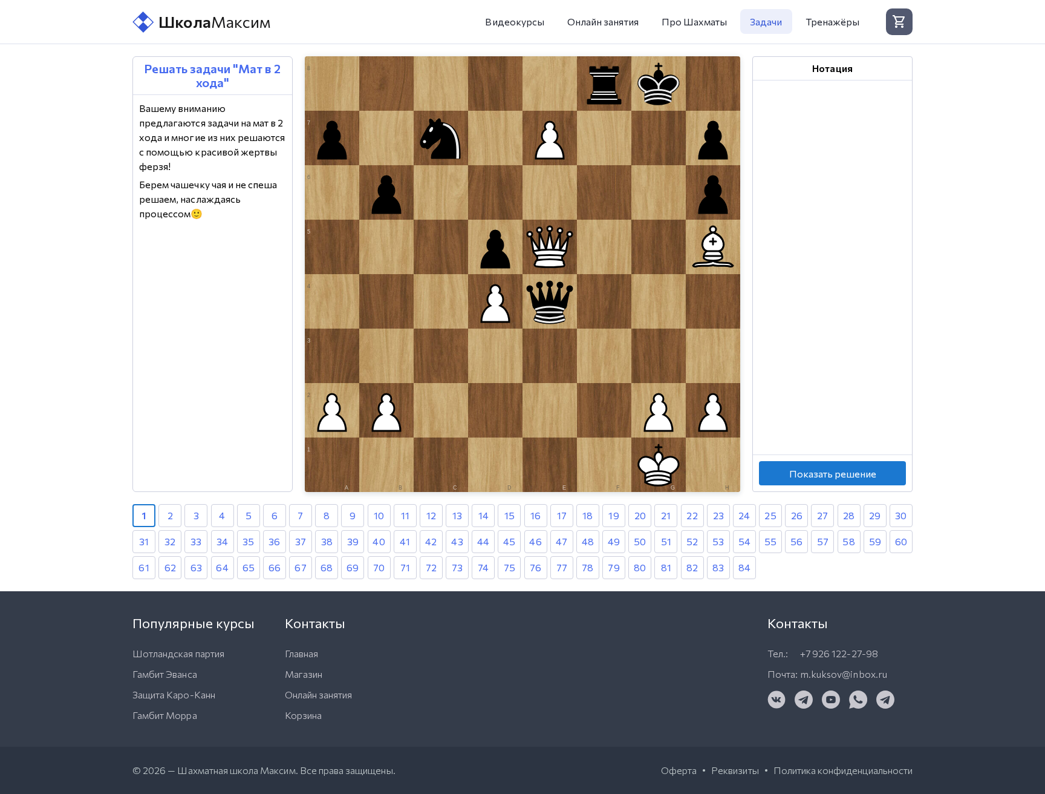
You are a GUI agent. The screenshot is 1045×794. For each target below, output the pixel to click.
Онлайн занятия (603, 21)
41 (405, 541)
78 (587, 567)
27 (822, 515)
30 (901, 515)
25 (770, 515)
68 (327, 567)
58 (848, 541)
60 (901, 541)
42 (431, 541)
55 (770, 541)
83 (718, 567)
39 (353, 541)
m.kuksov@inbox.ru (843, 674)
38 (327, 541)
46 (535, 541)
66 (275, 567)
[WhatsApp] (858, 700)
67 (300, 567)
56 (796, 541)
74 (483, 567)
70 (379, 567)
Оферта (679, 770)
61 (143, 567)
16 (535, 515)
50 (640, 541)
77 (561, 567)
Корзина (303, 715)
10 (379, 515)
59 (875, 541)
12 (431, 515)
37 (300, 541)
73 (457, 567)
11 (405, 515)
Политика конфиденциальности (843, 770)
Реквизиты (734, 770)
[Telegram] (804, 700)
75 (509, 567)
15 (509, 515)
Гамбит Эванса (164, 674)
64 (222, 567)
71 (405, 567)
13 (457, 515)
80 (640, 567)
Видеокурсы (514, 21)
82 (692, 567)
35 (248, 541)
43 (457, 541)
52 (692, 541)
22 (691, 515)
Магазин (303, 674)
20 (640, 515)
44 (483, 541)
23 (718, 515)
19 (613, 515)
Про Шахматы (695, 21)
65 (249, 567)
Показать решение (832, 473)
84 (744, 567)
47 (561, 541)
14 (483, 515)
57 (823, 541)
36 (274, 541)
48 (588, 541)
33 (195, 541)
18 (587, 515)
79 (613, 567)
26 (796, 515)
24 (744, 515)
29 (875, 515)
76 (535, 567)
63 (196, 567)
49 (614, 541)
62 (170, 567)
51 (666, 541)
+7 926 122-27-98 (839, 653)
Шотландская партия (178, 653)
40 (379, 541)
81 (666, 567)
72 (431, 567)
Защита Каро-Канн (173, 694)
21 (666, 515)
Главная (301, 653)
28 (849, 515)
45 (509, 541)
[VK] (776, 700)
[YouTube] (831, 700)
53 (718, 541)
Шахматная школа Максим (236, 770)
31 (144, 541)
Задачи (766, 21)
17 (562, 515)
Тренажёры (832, 21)
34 (222, 541)
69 (353, 567)
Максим (214, 21)
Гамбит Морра (164, 715)
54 (744, 541)
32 (169, 541)
